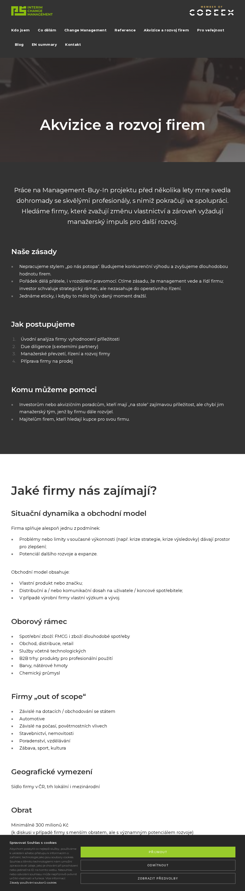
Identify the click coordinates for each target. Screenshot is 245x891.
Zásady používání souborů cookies (33, 882)
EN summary (44, 44)
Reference (125, 30)
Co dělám (47, 30)
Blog (19, 44)
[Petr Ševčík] (32, 11)
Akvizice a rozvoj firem (166, 30)
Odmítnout (158, 865)
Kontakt (73, 44)
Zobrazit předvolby (158, 878)
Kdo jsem (20, 30)
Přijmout (158, 852)
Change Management (85, 30)
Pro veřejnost (210, 30)
